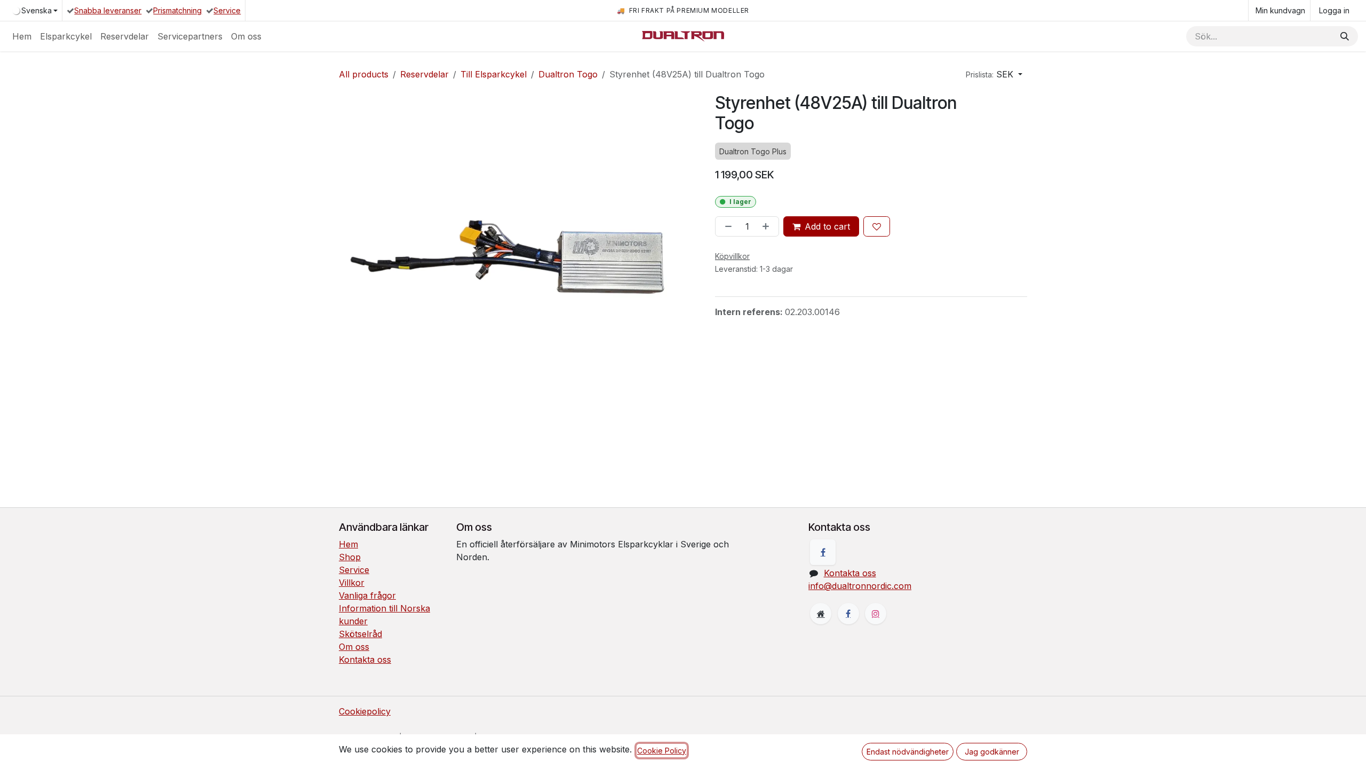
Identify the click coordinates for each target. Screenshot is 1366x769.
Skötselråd (360, 634)
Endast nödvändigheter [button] (908, 751)
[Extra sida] (820, 613)
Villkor (351, 582)
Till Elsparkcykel (493, 74)
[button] (994, 74)
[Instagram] (875, 613)
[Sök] (1344, 36)
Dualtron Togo (568, 74)
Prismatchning (177, 10)
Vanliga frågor (367, 595)
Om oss (354, 646)
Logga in (1334, 10)
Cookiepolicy (365, 711)
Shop (350, 557)
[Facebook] (823, 552)
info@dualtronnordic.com (859, 585)
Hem (348, 544)
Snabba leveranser (107, 10)
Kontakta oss (365, 659)
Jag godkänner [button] (992, 751)
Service (227, 10)
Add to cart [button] (827, 226)
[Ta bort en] (726, 226)
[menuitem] (22, 36)
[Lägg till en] (768, 226)
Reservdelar (424, 74)
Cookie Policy (661, 750)
